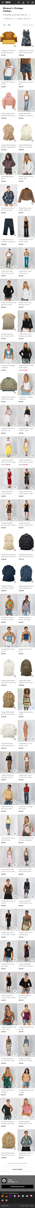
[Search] (18, 2)
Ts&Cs (32, 1205)
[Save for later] (15, 46)
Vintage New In (9, 19)
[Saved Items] (28, 2)
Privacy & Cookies (24, 1205)
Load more (17, 1169)
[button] (2, 1196)
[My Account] (23, 2)
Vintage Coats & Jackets (25, 19)
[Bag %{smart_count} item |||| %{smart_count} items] (32, 2)
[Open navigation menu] (2, 2)
